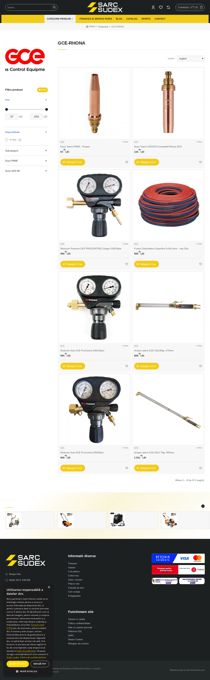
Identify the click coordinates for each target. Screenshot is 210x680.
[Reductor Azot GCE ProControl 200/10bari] (94, 307)
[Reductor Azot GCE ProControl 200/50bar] (94, 409)
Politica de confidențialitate (33, 657)
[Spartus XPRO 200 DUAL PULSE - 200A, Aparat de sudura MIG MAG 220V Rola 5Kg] (117, 520)
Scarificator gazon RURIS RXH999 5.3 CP (193, 516)
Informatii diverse (82, 556)
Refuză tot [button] (39, 663)
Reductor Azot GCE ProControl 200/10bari (82, 350)
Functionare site (81, 612)
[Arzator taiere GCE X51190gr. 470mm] (168, 307)
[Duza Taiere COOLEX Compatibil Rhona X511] (168, 103)
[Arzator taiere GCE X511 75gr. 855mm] (168, 409)
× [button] (49, 587)
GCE (62, 142)
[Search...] (54, 7)
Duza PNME (11, 160)
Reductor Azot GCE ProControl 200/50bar (82, 452)
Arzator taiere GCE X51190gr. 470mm (154, 350)
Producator (103, 26)
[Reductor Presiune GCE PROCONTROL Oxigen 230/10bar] (94, 205)
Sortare (171, 58)
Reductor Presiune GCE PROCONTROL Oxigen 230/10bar (90, 248)
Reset (43, 90)
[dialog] (27, 630)
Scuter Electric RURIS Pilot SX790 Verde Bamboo (38, 516)
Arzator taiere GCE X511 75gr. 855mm (154, 452)
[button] (72, 162)
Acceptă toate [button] (18, 663)
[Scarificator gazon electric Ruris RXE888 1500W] (66, 520)
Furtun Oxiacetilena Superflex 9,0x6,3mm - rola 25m (161, 248)
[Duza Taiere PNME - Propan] (94, 103)
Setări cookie (13, 657)
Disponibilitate (12, 132)
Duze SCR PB (12, 171)
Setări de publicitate (26, 651)
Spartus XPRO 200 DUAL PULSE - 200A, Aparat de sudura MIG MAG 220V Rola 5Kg (141, 516)
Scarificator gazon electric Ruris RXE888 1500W (90, 516)
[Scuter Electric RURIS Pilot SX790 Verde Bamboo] (14, 520)
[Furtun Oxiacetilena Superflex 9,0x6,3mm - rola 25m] (168, 205)
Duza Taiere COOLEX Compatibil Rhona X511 (158, 146)
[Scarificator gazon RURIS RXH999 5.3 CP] (169, 520)
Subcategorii (11, 150)
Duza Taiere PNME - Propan (75, 146)
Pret (7, 100)
